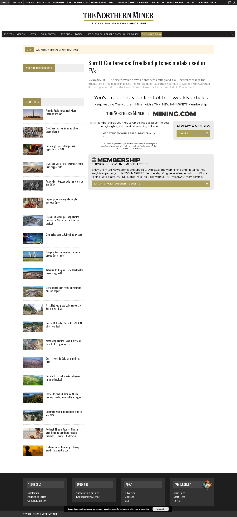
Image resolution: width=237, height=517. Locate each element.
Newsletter (81, 2)
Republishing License (88, 496)
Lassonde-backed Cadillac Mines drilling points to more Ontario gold (64, 395)
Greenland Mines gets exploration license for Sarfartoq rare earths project (62, 220)
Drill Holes (157, 2)
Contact (17, 2)
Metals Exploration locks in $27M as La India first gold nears (63, 342)
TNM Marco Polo (151, 34)
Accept (160, 509)
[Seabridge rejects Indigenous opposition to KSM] (33, 153)
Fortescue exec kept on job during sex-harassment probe (62, 448)
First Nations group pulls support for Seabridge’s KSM (64, 307)
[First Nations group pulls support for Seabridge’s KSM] (33, 312)
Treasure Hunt (176, 2)
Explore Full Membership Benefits (117, 183)
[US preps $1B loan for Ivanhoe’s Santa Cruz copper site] (33, 170)
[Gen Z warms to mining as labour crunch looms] (33, 135)
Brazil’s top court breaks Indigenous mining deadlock (64, 378)
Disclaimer (33, 492)
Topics (78, 34)
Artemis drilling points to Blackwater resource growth (64, 271)
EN (211, 2)
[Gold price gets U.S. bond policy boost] (33, 241)
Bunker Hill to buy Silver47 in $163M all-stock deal (64, 324)
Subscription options (87, 492)
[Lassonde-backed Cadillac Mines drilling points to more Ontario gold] (33, 401)
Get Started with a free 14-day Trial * (127, 135)
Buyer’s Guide (131, 34)
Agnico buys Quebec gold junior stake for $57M (64, 183)
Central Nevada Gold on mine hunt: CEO (63, 360)
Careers (30, 2)
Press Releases (112, 34)
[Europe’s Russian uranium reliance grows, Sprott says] (33, 259)
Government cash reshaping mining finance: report (63, 289)
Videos (21, 34)
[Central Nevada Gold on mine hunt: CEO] (33, 365)
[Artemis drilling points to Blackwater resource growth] (33, 277)
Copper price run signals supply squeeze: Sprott (61, 200)
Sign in (183, 133)
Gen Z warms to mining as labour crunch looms (62, 130)
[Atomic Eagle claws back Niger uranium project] (33, 117)
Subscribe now (139, 2)
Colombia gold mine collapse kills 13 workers (64, 413)
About (5, 2)
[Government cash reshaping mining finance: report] (33, 294)
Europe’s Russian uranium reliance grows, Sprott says (63, 254)
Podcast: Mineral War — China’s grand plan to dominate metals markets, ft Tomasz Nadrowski (62, 432)
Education (43, 2)
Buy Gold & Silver (197, 2)
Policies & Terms (36, 496)
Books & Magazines (102, 2)
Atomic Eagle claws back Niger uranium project (61, 112)
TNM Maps (121, 2)
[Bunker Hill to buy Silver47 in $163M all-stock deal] (33, 330)
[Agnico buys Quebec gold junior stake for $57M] (33, 188)
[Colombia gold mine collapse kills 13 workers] (33, 418)
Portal (177, 500)
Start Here (179, 496)
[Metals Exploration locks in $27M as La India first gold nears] (33, 348)
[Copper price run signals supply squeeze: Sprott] (33, 206)
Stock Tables (95, 34)
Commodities (48, 34)
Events (8, 34)
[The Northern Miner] (118, 18)
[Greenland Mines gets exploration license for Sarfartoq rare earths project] (33, 224)
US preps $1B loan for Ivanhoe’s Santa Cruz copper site (64, 165)
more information (141, 509)
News (33, 34)
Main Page (179, 492)
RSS (69, 2)
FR (233, 4)
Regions (65, 34)
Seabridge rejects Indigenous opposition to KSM (60, 147)
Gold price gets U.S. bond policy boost (64, 235)
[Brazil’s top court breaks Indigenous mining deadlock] (33, 383)
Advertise (58, 2)
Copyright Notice (37, 500)
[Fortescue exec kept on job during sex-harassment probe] (33, 454)
